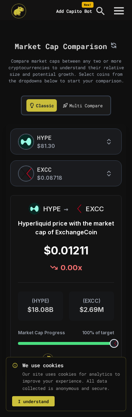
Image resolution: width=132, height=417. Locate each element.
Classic (45, 105)
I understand (33, 401)
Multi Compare (86, 105)
